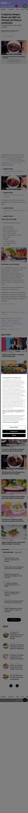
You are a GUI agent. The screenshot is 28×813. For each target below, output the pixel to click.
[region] (14, 406)
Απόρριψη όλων (14, 431)
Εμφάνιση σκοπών (14, 427)
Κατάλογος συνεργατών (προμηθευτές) (10, 422)
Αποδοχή (14, 435)
